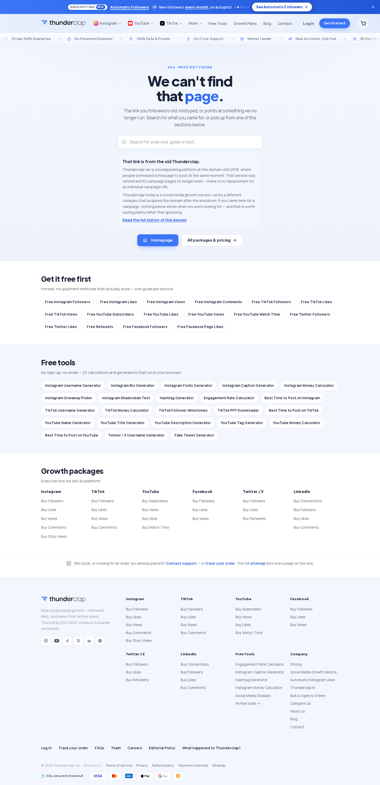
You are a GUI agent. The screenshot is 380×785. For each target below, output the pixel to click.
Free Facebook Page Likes (200, 326)
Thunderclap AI (302, 687)
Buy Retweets (254, 518)
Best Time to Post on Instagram (292, 398)
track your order (220, 563)
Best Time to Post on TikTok (293, 410)
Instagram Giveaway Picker (68, 398)
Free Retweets (100, 326)
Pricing (296, 664)
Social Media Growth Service (313, 672)
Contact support (181, 563)
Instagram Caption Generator (248, 385)
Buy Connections (308, 501)
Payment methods (193, 765)
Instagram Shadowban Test (126, 398)
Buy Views (49, 518)
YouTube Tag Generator (242, 422)
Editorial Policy (162, 747)
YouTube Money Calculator (297, 422)
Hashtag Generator (177, 398)
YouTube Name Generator (68, 422)
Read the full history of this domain (155, 219)
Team (116, 747)
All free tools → (247, 703)
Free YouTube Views (206, 314)
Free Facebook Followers (145, 326)
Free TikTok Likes (316, 302)
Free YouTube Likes (161, 314)
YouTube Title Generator (123, 422)
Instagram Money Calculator (309, 385)
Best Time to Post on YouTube (71, 435)
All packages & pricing (209, 239)
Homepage (162, 239)
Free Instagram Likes (118, 302)
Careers (134, 747)
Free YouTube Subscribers (110, 314)
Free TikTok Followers (271, 302)
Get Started (334, 23)
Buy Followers (52, 501)
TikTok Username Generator (70, 410)
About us (297, 711)
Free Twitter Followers (310, 314)
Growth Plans (245, 23)
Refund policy (163, 765)
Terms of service (119, 765)
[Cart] (363, 23)
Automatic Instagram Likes (312, 680)
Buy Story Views (54, 536)
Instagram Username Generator (73, 385)
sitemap (257, 563)
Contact (285, 23)
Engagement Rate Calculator (229, 398)
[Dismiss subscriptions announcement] (373, 7)
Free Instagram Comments (218, 302)
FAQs (99, 747)
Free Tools (218, 23)
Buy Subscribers (155, 501)
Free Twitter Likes (61, 326)
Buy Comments (53, 527)
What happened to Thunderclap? (211, 747)
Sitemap (218, 765)
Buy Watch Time (155, 527)
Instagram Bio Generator (133, 385)
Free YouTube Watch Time (257, 314)
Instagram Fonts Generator (188, 385)
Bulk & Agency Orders (307, 695)
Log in (308, 23)
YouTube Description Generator (183, 422)
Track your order (73, 747)
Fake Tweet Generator (194, 435)
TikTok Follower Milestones (183, 410)
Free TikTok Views (61, 314)
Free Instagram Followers (67, 302)
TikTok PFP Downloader (238, 410)
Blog (267, 23)
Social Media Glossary (253, 695)
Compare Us (300, 703)
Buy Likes (48, 509)
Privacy (142, 765)
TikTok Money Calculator (127, 410)
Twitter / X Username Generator (136, 435)
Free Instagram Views (166, 302)
